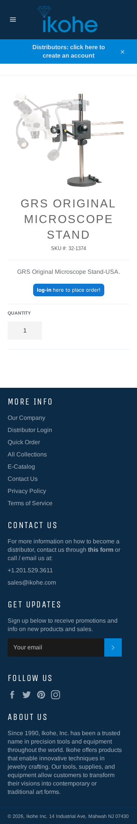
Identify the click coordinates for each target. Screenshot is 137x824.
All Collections (27, 454)
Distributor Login (30, 430)
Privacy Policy (27, 491)
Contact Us (23, 478)
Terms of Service (30, 503)
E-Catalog (21, 466)
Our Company (26, 417)
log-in (44, 290)
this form (100, 549)
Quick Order (24, 442)
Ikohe (33, 816)
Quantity (19, 313)
